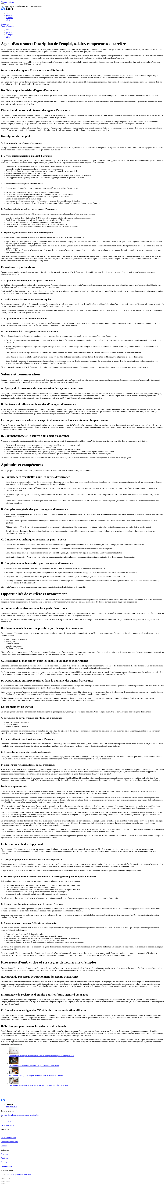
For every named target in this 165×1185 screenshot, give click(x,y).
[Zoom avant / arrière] (9, 1181)
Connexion (5, 24)
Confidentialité (6, 1166)
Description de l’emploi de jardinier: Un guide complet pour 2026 (34, 1066)
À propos (4, 1154)
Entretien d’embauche (9, 1142)
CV (2, 1133)
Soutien (4, 1162)
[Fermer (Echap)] (2, 1181)
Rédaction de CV (7, 1125)
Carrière (4, 1146)
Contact (4, 26)
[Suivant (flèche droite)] (4, 1183)
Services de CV (7, 1121)
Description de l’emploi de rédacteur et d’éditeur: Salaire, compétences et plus (38, 1085)
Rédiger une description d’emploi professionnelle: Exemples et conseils (36, 1075)
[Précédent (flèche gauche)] (2, 1183)
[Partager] (4, 1181)
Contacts (4, 1158)
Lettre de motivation (8, 1138)
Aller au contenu (7, 2)
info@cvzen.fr (11, 1107)
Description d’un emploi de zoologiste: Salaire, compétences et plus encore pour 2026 (41, 1056)
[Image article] (13, 1054)
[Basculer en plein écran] (7, 1181)
